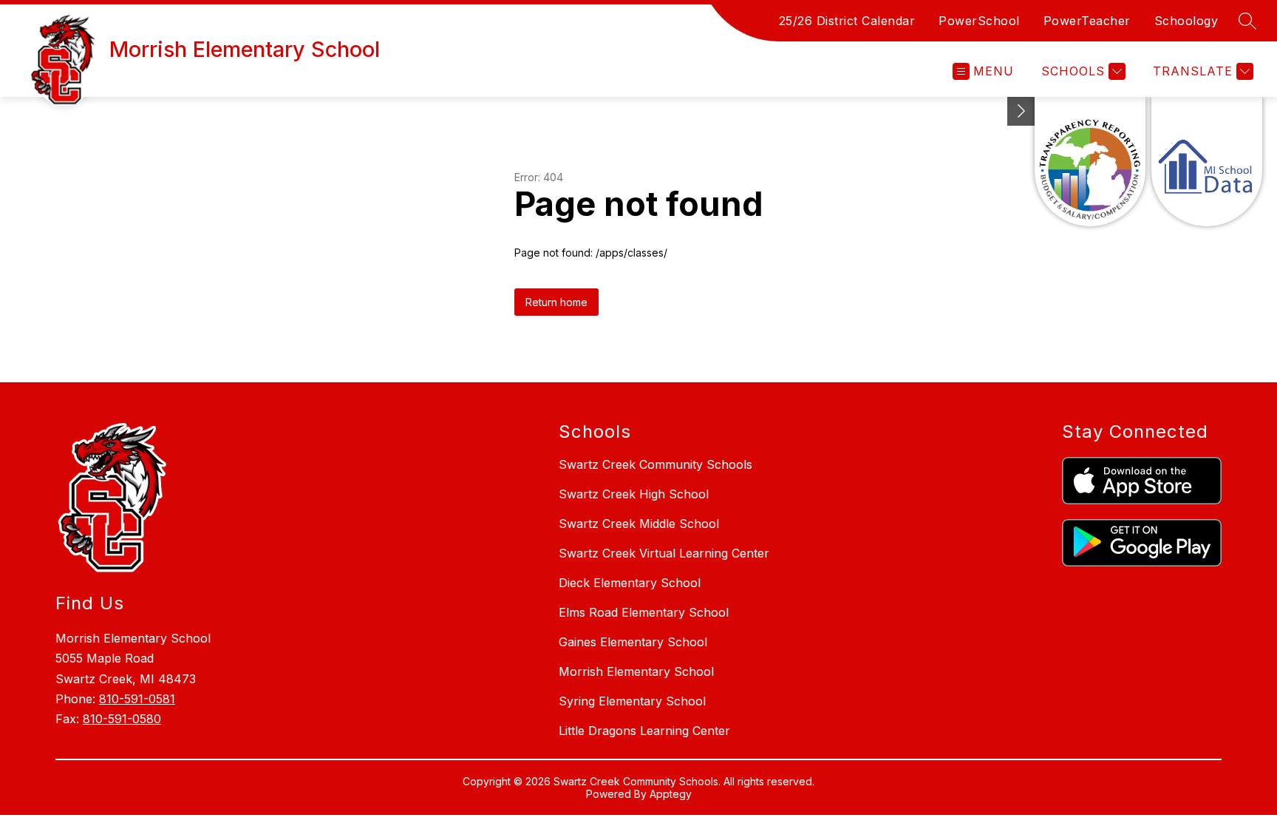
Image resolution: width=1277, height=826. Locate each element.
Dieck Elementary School (630, 582)
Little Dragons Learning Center (644, 730)
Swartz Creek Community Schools (655, 464)
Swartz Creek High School (634, 494)
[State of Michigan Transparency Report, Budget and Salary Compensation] (1090, 161)
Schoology (1186, 20)
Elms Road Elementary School (644, 612)
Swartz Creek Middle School (639, 523)
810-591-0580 (122, 718)
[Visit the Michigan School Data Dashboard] (1206, 161)
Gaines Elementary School (633, 641)
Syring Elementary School (632, 701)
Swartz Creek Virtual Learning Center (664, 553)
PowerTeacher (1087, 20)
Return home (556, 302)
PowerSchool (979, 20)
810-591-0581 (137, 698)
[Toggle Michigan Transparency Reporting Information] (1021, 111)
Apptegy (671, 794)
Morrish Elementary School (636, 671)
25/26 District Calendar (847, 20)
